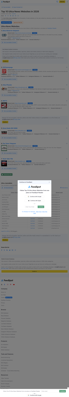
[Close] (49, 182)
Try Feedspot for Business (28, 211)
